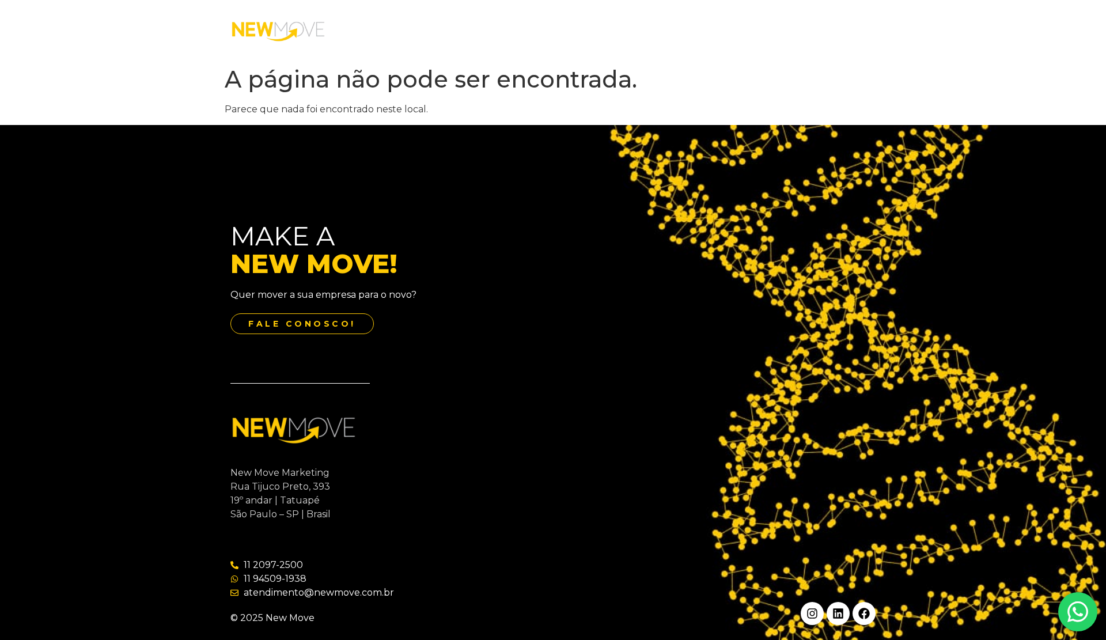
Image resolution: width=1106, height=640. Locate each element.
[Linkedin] (838, 613)
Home (406, 30)
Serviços (538, 30)
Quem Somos (470, 30)
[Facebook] (864, 613)
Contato (653, 30)
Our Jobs (596, 30)
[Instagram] (812, 613)
